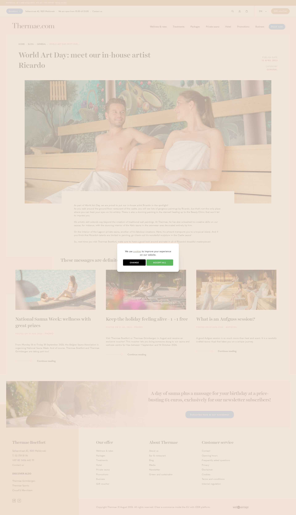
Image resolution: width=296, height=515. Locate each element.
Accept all (159, 262)
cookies (137, 251)
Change (134, 262)
